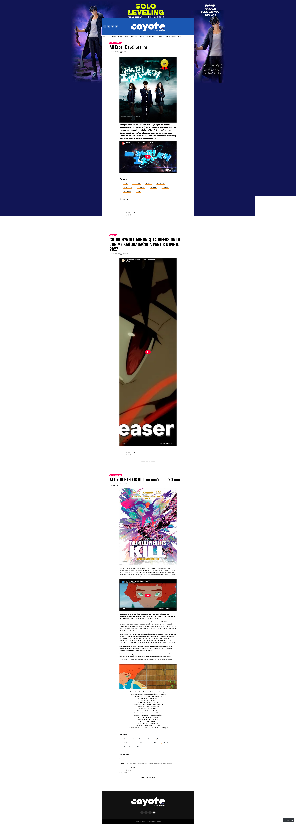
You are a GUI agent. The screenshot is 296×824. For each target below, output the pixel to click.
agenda (131, 447)
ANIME (114, 36)
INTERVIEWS (134, 36)
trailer (163, 208)
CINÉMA (126, 36)
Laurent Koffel (116, 53)
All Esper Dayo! (133, 208)
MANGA (120, 36)
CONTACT (181, 36)
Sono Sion (157, 208)
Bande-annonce (143, 447)
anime (136, 447)
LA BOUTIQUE (160, 36)
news (156, 447)
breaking (150, 208)
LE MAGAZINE (150, 36)
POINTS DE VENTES (171, 36)
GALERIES (141, 36)
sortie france (163, 447)
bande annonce (143, 208)
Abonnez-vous (289, 820)
